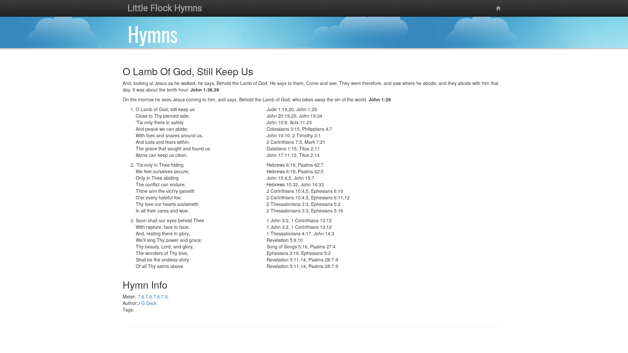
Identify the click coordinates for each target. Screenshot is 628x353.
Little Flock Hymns (165, 8)
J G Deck (147, 303)
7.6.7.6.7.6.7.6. (153, 296)
